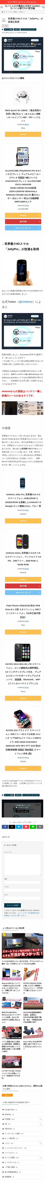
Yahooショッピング (23, 228)
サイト (6, 895)
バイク (9, 1143)
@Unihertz (25, 301)
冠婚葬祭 (9, 1177)
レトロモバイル (12, 1162)
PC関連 (10, 1119)
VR (7, 1124)
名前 (5, 879)
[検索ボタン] (43, 7)
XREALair (10, 1129)
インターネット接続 (14, 1133)
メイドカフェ (11, 1153)
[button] (5, 827)
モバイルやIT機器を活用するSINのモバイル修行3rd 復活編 (22, 7)
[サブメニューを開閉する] (40, 1119)
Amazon (23, 134)
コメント (8, 852)
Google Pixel (11, 1110)
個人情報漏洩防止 (13, 1172)
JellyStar (9, 1114)
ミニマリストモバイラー (28, 29)
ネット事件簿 (11, 1138)
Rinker (27, 124)
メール (6, 887)
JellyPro (17, 29)
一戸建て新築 (11, 1167)
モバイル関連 (8, 29)
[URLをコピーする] (40, 827)
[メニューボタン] (1, 7)
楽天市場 (23, 221)
